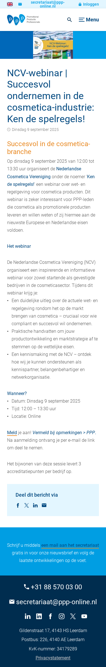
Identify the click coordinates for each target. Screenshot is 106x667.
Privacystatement (53, 658)
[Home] (23, 19)
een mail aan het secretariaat (70, 545)
